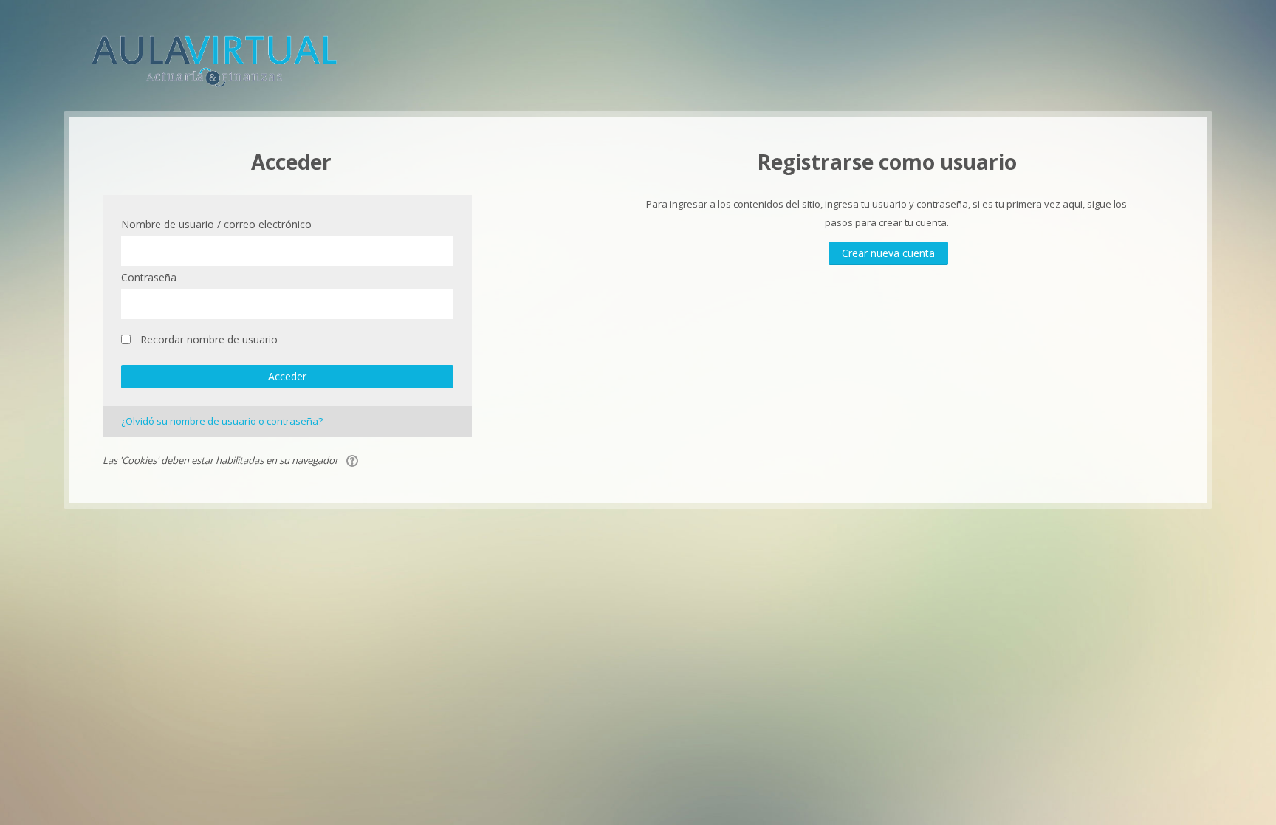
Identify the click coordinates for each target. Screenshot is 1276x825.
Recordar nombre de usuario (209, 339)
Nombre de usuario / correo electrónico (216, 224)
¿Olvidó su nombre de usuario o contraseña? (222, 421)
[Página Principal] (214, 57)
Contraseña (148, 277)
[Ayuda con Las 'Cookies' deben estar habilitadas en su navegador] (353, 460)
